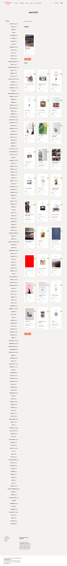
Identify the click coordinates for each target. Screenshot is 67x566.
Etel (13, 29)
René (13, 311)
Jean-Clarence (13, 308)
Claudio (13, 442)
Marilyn (14, 244)
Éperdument (40, 240)
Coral (13, 131)
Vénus (13, 285)
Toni (13, 337)
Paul (13, 163)
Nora (13, 26)
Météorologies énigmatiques (28, 48)
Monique (13, 201)
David (13, 192)
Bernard (14, 186)
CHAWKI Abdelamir (41, 216)
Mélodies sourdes (55, 295)
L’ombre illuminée (41, 110)
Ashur (13, 206)
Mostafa (14, 393)
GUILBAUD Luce (54, 112)
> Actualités (6, 536)
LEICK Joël (27, 190)
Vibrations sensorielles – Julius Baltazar (29, 241)
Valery (13, 358)
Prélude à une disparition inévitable (55, 85)
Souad (14, 297)
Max (13, 273)
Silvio (13, 177)
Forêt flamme (27, 321)
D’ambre (40, 214)
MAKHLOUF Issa (27, 112)
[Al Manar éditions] (8, 3)
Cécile (14, 256)
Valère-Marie (14, 340)
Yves (13, 425)
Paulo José (14, 366)
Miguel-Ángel (13, 148)
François (14, 70)
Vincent (13, 84)
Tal (14, 395)
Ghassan (13, 520)
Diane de (14, 128)
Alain (13, 236)
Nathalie (14, 122)
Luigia (14, 503)
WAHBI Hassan (27, 85)
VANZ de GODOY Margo (29, 323)
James (13, 477)
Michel (13, 183)
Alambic (53, 321)
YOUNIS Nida (54, 191)
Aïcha (14, 73)
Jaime (13, 454)
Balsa (14, 140)
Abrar (13, 480)
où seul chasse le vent (56, 268)
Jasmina (13, 253)
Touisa (26, 295)
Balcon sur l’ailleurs (55, 214)
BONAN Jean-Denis (28, 137)
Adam (14, 445)
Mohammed (13, 105)
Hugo (13, 384)
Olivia (14, 198)
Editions (16, 3)
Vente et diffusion (38, 3)
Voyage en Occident (42, 268)
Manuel (13, 515)
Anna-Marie (14, 448)
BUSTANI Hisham (54, 86)
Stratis (13, 413)
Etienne (13, 474)
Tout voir (27, 59)
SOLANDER (14, 500)
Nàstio (13, 378)
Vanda (13, 361)
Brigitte (14, 230)
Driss (13, 288)
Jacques (14, 64)
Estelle (13, 212)
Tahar (13, 90)
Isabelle (14, 302)
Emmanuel (13, 180)
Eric (14, 143)
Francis (14, 175)
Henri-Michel (13, 119)
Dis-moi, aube (27, 110)
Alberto (13, 334)
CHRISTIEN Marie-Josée (56, 323)
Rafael (13, 419)
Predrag (13, 326)
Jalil (13, 102)
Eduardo (13, 169)
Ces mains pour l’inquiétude (54, 136)
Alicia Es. (14, 346)
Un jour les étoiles (55, 240)
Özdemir (13, 262)
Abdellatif (14, 291)
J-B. (14, 471)
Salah (13, 35)
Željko (13, 270)
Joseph (14, 268)
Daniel (14, 113)
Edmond (14, 61)
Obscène (26, 135)
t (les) (13, 430)
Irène (14, 221)
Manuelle (14, 456)
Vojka (13, 497)
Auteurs (27, 3)
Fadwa (13, 509)
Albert (14, 108)
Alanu (14, 189)
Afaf (14, 523)
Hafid (13, 215)
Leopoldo (14, 154)
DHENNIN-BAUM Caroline (42, 163)
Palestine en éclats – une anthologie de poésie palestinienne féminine (56, 190)
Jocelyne (14, 294)
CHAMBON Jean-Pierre (55, 164)
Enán (13, 145)
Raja (13, 387)
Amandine (13, 343)
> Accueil (6, 540)
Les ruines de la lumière (29, 84)
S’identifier (56, 3)
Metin (13, 157)
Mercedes (13, 462)
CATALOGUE (21, 3)
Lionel (13, 276)
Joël (14, 82)
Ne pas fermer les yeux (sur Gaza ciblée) (56, 162)
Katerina (13, 67)
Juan (13, 224)
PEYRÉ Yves (27, 217)
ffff (26, 268)
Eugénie (13, 416)
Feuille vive (40, 188)
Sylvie (14, 195)
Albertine (14, 96)
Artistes (31, 3)
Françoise (13, 76)
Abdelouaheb (13, 352)
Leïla (13, 491)
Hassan (13, 518)
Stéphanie (14, 218)
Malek (14, 50)
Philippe (13, 241)
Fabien (13, 486)
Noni (14, 99)
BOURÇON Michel (54, 270)
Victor (14, 459)
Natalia (13, 323)
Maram (14, 41)
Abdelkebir (13, 282)
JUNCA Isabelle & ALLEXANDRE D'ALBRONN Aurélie (56, 244)
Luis (14, 369)
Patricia (13, 151)
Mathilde (13, 427)
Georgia (13, 331)
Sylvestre (14, 172)
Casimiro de (13, 137)
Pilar (14, 233)
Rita (13, 44)
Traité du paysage (28, 188)
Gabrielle (13, 58)
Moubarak (14, 401)
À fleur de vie (54, 110)
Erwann (14, 468)
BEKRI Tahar (40, 324)
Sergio (14, 79)
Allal (13, 238)
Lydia (14, 407)
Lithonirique (40, 161)
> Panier (5, 539)
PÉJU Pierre (40, 86)
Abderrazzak (13, 93)
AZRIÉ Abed (40, 242)
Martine (14, 314)
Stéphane (14, 166)
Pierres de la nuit (28, 161)
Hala (13, 372)
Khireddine (14, 381)
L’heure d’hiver (41, 135)
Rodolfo (13, 55)
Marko (13, 433)
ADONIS (13, 32)
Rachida (14, 329)
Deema (14, 494)
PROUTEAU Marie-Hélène (56, 138)
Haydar (14, 204)
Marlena (13, 134)
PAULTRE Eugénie (41, 270)
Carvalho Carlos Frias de (42, 112)
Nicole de (13, 439)
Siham (14, 125)
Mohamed (14, 23)
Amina (14, 349)
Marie (13, 52)
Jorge (13, 116)
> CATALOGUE (6, 538)
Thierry (13, 299)
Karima (14, 111)
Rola (13, 247)
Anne (13, 465)
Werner (13, 305)
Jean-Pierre (13, 160)
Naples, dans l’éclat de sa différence (29, 215)
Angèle (13, 410)
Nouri (13, 38)
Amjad (14, 390)
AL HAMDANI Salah (41, 190)
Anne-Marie (13, 87)
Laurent (14, 47)
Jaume (13, 436)
